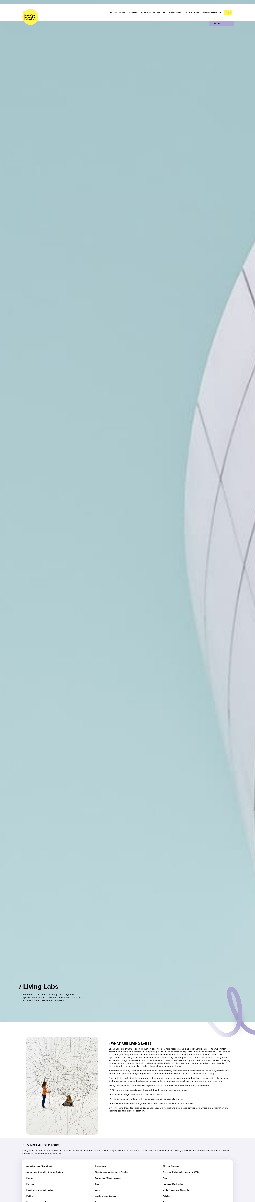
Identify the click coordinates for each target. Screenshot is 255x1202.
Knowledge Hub (193, 12)
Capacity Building (175, 12)
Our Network (145, 12)
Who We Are (119, 12)
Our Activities (159, 12)
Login (228, 12)
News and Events (209, 12)
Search (217, 23)
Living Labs (132, 12)
